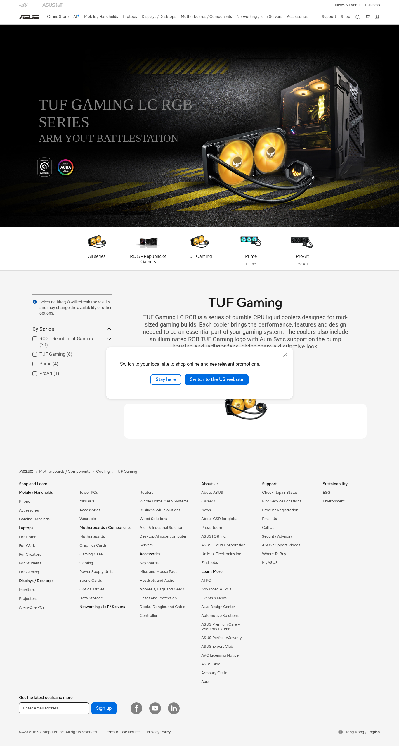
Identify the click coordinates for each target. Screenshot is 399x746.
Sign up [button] (104, 708)
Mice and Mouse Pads (158, 571)
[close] (285, 355)
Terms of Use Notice (122, 732)
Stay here (166, 379)
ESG (326, 492)
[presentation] (34, 301)
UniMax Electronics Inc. (221, 554)
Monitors (27, 590)
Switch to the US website (216, 379)
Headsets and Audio (157, 580)
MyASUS (270, 562)
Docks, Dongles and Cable (162, 607)
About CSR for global (219, 519)
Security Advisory (277, 536)
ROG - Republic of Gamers (59, 337)
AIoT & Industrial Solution (161, 527)
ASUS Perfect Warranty (221, 638)
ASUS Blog (211, 664)
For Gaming (29, 572)
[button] (347, 5)
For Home (27, 537)
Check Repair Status (280, 492)
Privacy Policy (159, 732)
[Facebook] (136, 708)
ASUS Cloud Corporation (223, 545)
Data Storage (91, 598)
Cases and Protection (158, 598)
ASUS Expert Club (217, 646)
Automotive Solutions (220, 615)
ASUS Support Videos (281, 545)
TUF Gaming (45, 352)
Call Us (268, 527)
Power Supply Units (96, 571)
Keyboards (149, 563)
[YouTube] (155, 708)
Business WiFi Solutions (160, 510)
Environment (334, 501)
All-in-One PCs (31, 607)
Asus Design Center (218, 607)
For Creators (30, 554)
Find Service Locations (281, 501)
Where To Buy (274, 554)
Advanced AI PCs (216, 589)
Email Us (269, 519)
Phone (24, 501)
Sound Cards (90, 580)
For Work (27, 545)
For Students (30, 563)
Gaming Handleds (34, 519)
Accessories (29, 510)
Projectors (28, 598)
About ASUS (212, 492)
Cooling (86, 563)
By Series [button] (43, 329)
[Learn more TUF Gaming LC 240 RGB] (199, 226)
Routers (146, 492)
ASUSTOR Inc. (213, 536)
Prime (38, 362)
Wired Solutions (153, 519)
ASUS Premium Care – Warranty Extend (220, 626)
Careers (208, 501)
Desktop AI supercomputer (163, 536)
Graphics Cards (93, 545)
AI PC (206, 580)
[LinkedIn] (174, 708)
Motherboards (92, 536)
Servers (146, 545)
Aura (205, 681)
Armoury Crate (214, 673)
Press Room (211, 527)
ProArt (38, 371)
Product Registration (280, 510)
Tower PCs (88, 492)
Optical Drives (91, 589)
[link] (29, 17)
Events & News (214, 598)
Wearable (87, 519)
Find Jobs (209, 562)
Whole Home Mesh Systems (164, 501)
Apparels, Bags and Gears (162, 589)
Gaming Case (91, 554)
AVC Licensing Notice (220, 655)
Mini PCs (87, 501)
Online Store (58, 16)
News (206, 510)
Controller (148, 615)
